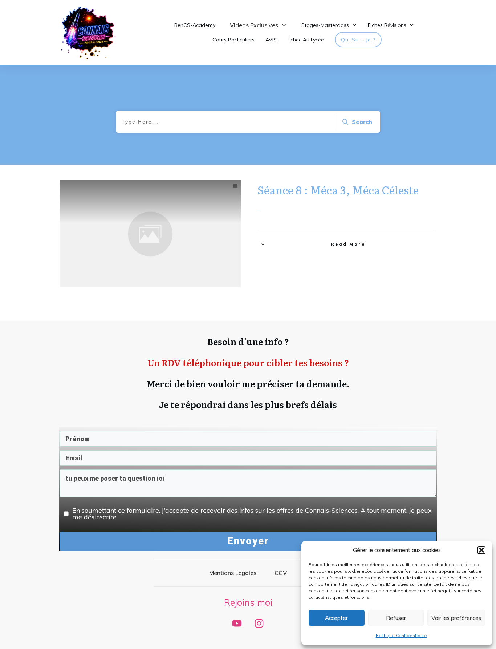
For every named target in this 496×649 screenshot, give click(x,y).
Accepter (336, 617)
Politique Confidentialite (401, 635)
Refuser (396, 617)
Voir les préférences (456, 617)
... (259, 208)
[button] (481, 550)
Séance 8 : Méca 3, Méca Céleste (338, 190)
